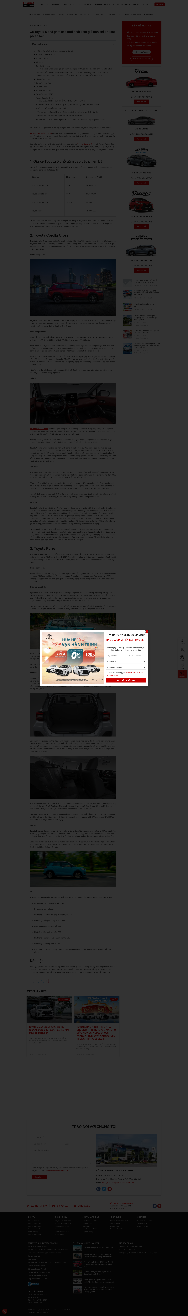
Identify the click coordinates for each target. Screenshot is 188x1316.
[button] (147, 631)
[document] (94, 658)
